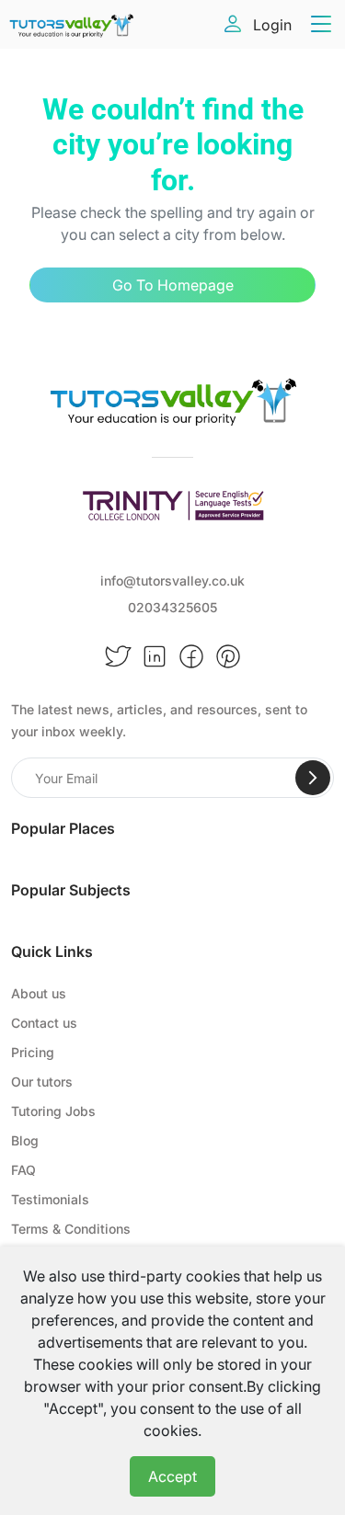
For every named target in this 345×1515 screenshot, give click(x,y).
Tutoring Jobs (53, 1111)
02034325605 (172, 607)
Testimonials (50, 1199)
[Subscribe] (312, 777)
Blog (25, 1140)
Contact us (44, 1023)
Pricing (32, 1052)
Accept (172, 1476)
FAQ (23, 1170)
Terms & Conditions (71, 1228)
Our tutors (42, 1081)
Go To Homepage (173, 285)
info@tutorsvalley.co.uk (172, 580)
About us (38, 993)
